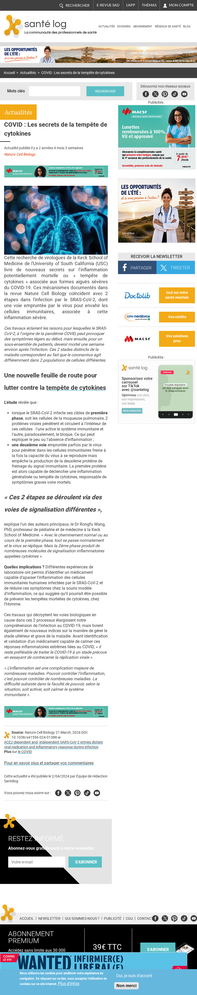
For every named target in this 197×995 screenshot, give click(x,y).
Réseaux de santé (168, 26)
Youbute (184, 93)
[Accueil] (13, 26)
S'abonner (86, 862)
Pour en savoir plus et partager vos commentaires (49, 763)
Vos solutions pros (177, 338)
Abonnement (142, 26)
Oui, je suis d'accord (134, 975)
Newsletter (49, 918)
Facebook (146, 93)
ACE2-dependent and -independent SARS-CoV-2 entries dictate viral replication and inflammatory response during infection (53, 744)
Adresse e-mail (22, 853)
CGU (129, 918)
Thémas (149, 5)
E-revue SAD (108, 5)
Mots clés (16, 91)
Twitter (155, 93)
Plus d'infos (68, 983)
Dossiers (124, 26)
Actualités (106, 26)
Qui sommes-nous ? (82, 918)
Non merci (126, 985)
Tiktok (174, 93)
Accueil (9, 73)
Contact (145, 918)
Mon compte (181, 5)
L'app (130, 5)
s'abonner (158, 949)
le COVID (25, 752)
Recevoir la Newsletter (156, 256)
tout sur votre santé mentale (177, 295)
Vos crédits (177, 317)
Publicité (112, 918)
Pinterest (165, 93)
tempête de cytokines (76, 387)
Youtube (97, 792)
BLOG (187, 26)
